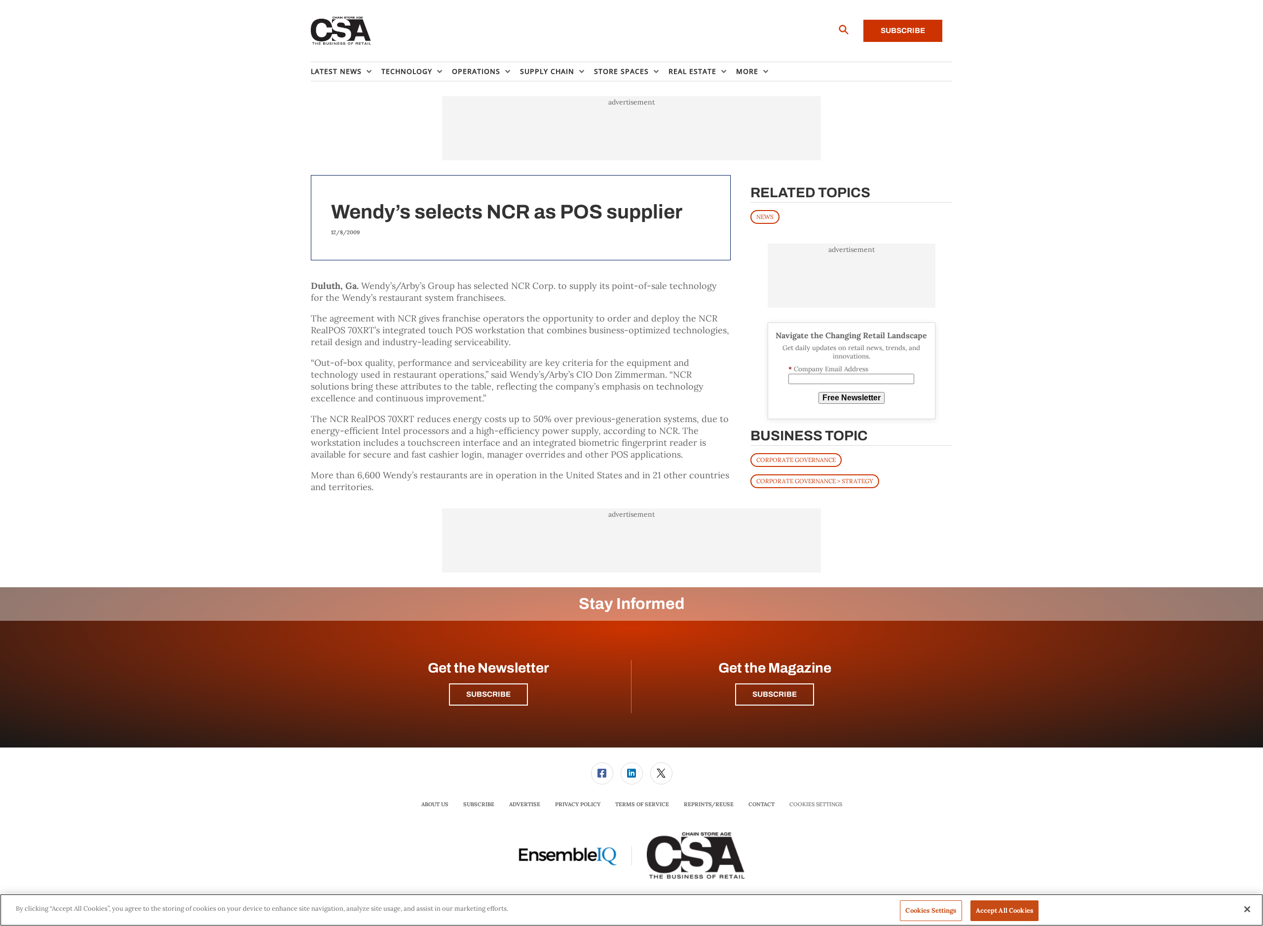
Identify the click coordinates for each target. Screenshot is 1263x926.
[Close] (1247, 909)
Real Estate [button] (692, 71)
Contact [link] (761, 804)
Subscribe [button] (488, 694)
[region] (631, 910)
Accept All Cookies (1004, 910)
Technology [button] (406, 71)
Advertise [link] (524, 804)
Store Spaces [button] (621, 71)
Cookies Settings (815, 804)
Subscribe (903, 31)
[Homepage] (341, 31)
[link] (602, 773)
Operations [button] (476, 71)
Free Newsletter (851, 397)
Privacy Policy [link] (577, 804)
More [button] (747, 71)
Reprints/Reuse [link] (709, 804)
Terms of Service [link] (642, 804)
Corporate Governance (796, 459)
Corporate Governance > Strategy (814, 481)
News (765, 216)
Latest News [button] (336, 71)
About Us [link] (434, 804)
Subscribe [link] (478, 804)
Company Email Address (828, 369)
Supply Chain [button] (547, 71)
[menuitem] (346, 71)
